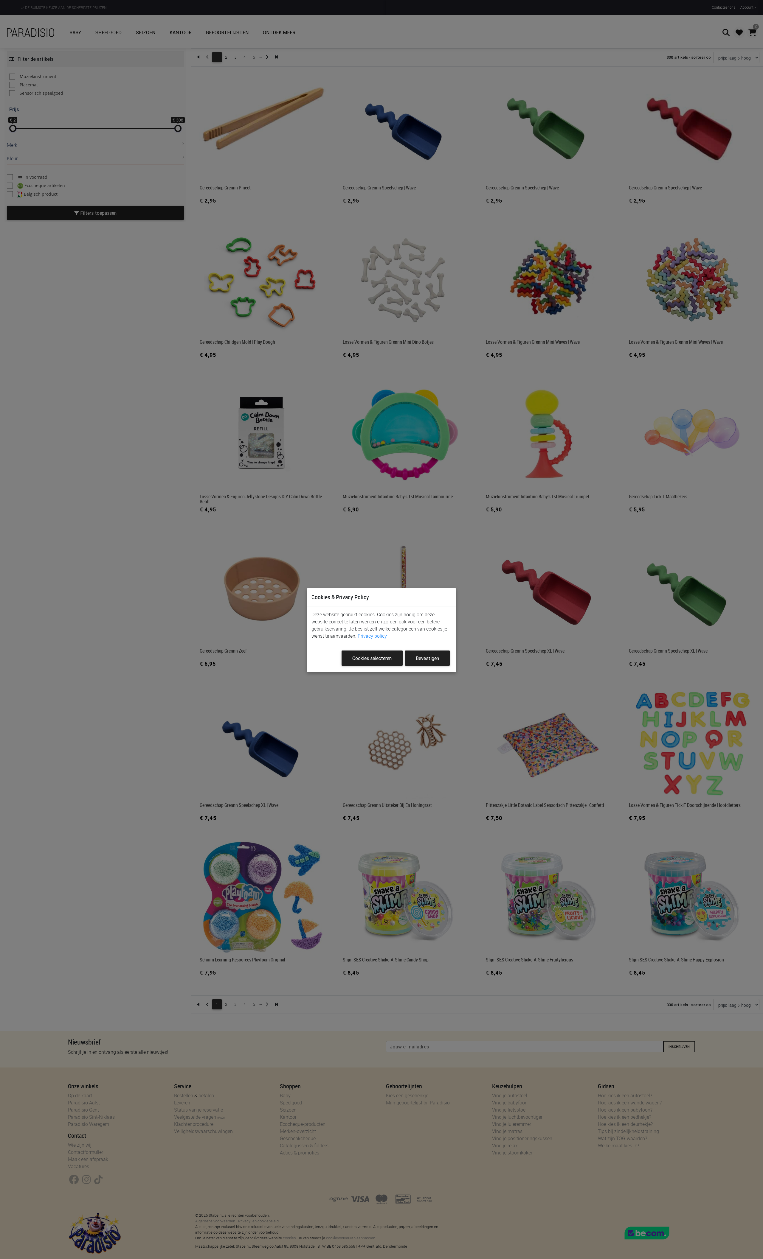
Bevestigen (427, 658)
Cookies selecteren (372, 658)
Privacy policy (372, 636)
